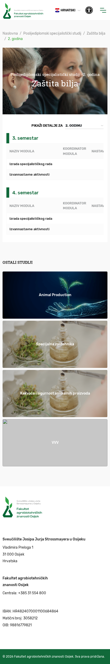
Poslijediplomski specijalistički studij (52, 33)
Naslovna (10, 33)
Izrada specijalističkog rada (30, 164)
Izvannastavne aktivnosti (29, 174)
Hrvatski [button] (68, 10)
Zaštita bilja (96, 33)
